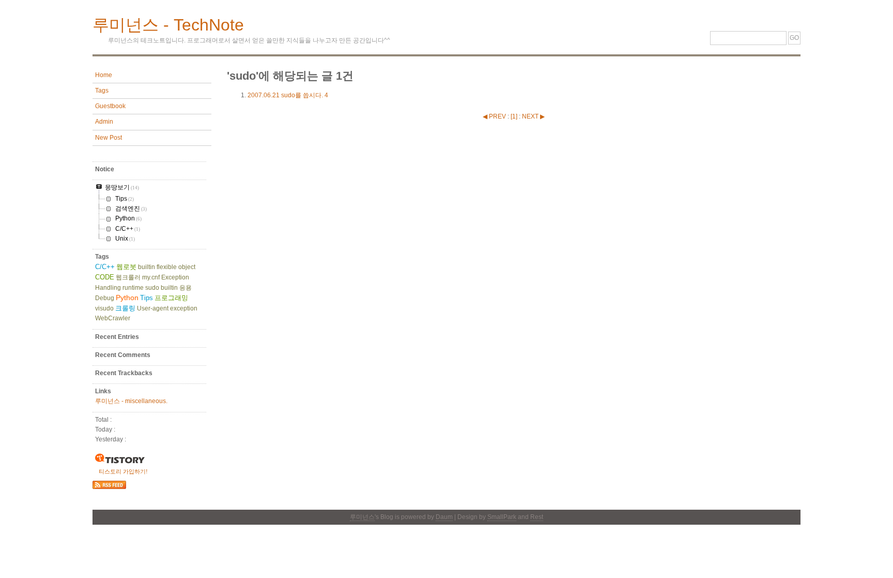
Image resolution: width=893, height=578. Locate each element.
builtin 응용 (176, 287)
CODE (104, 277)
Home (103, 75)
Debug (104, 298)
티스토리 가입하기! (123, 471)
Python (127, 297)
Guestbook (110, 106)
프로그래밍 (171, 298)
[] (514, 116)
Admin (104, 121)
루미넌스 (362, 517)
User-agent (152, 308)
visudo (104, 308)
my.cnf (151, 277)
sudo (152, 287)
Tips (146, 298)
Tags (102, 90)
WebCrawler (112, 318)
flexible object (176, 267)
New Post (108, 137)
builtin (146, 267)
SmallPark (501, 517)
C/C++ (105, 267)
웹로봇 (126, 267)
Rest (536, 517)
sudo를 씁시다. (288, 95)
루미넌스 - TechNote (168, 25)
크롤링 (125, 308)
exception (183, 308)
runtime (133, 287)
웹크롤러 (128, 277)
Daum (444, 517)
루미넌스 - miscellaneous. (131, 401)
